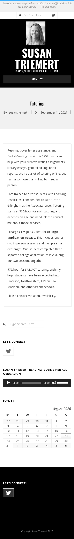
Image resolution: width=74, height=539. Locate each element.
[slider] (63, 382)
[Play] (8, 383)
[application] (37, 383)
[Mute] (54, 383)
